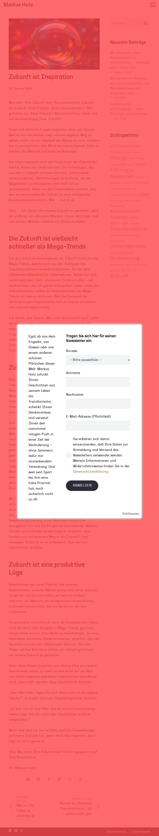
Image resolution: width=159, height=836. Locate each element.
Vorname (73, 373)
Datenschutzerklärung (90, 471)
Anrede (71, 351)
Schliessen (130, 514)
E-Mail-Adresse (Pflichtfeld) (88, 416)
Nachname (74, 394)
